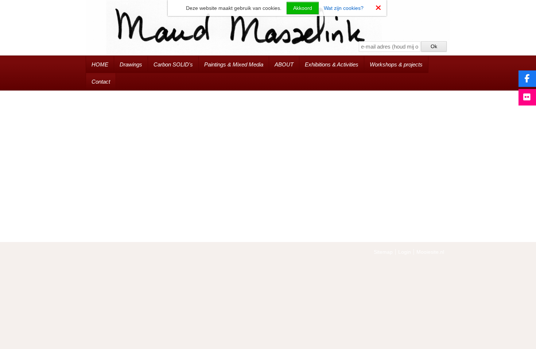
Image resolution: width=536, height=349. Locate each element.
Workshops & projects (396, 64)
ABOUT (284, 64)
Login (404, 252)
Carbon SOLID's (173, 64)
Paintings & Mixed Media (233, 64)
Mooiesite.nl (430, 252)
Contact (101, 81)
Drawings (131, 64)
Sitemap (383, 252)
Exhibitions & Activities (331, 64)
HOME (100, 64)
